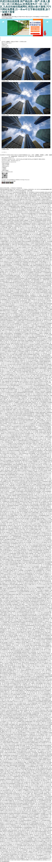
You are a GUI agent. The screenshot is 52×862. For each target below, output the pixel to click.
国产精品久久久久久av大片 (16, 646)
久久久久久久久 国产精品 (10, 680)
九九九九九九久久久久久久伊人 (26, 385)
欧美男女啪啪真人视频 (21, 236)
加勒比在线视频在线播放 (27, 721)
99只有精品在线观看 (8, 254)
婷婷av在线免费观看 (25, 532)
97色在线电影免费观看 (10, 437)
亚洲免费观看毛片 (10, 320)
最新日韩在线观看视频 (28, 346)
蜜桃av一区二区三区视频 (27, 717)
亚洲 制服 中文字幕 (31, 643)
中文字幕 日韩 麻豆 (18, 693)
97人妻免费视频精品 (6, 200)
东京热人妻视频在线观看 (34, 518)
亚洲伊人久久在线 (44, 466)
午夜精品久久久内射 (24, 492)
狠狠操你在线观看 (40, 275)
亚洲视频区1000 (8, 547)
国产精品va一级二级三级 (11, 579)
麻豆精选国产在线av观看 (18, 547)
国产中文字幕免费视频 (32, 440)
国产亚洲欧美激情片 (27, 203)
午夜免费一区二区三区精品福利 (13, 344)
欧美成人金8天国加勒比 (36, 617)
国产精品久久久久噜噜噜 (33, 317)
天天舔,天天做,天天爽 (7, 202)
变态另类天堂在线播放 (41, 339)
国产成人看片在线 (21, 432)
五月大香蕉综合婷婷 (12, 368)
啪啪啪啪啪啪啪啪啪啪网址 (18, 295)
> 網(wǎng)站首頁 (5, 163)
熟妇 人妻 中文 (38, 323)
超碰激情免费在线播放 (27, 413)
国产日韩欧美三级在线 (4, 451)
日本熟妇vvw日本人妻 (9, 494)
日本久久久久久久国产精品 (30, 226)
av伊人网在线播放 (37, 234)
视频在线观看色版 (37, 269)
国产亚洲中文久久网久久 (38, 322)
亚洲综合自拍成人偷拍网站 (38, 340)
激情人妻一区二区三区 (44, 320)
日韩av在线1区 (28, 199)
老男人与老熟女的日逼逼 (27, 202)
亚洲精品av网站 (28, 284)
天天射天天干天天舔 (32, 396)
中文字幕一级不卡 (43, 649)
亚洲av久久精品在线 (46, 408)
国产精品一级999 (41, 315)
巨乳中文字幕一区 (24, 375)
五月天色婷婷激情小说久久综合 (18, 323)
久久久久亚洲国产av (26, 536)
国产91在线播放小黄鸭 (19, 320)
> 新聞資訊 (4, 167)
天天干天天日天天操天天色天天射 (41, 477)
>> (5, 152)
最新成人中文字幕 (44, 468)
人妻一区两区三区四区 (19, 196)
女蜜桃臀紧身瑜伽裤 (13, 564)
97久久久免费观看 (22, 233)
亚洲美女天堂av (40, 396)
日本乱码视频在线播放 (11, 636)
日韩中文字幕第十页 (27, 516)
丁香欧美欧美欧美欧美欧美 (44, 360)
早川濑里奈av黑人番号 (20, 603)
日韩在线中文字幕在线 (26, 245)
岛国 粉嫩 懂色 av (26, 557)
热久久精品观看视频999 (8, 278)
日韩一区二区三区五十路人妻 (22, 326)
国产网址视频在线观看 (35, 533)
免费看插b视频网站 (42, 545)
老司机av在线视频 (25, 329)
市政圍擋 (12, 156)
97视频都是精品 (37, 378)
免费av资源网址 (9, 570)
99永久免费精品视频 (40, 488)
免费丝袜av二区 (12, 219)
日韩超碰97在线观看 (11, 351)
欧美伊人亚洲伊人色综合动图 (41, 547)
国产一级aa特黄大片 (42, 252)
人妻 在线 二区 (5, 485)
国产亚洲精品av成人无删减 (38, 415)
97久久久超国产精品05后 (35, 642)
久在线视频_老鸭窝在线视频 (25, 402)
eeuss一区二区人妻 (19, 516)
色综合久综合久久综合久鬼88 (28, 336)
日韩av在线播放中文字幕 (39, 416)
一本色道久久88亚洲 (40, 351)
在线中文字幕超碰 (20, 676)
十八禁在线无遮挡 (29, 416)
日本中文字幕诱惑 (19, 610)
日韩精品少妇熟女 (4, 492)
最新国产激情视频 (12, 269)
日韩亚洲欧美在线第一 (11, 322)
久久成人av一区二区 (31, 543)
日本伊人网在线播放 (17, 704)
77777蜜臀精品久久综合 (22, 312)
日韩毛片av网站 (32, 531)
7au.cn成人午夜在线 (35, 292)
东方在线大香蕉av (43, 313)
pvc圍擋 (46, 154)
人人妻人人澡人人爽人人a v (34, 405)
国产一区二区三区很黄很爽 (38, 254)
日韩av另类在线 (13, 446)
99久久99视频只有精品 (45, 461)
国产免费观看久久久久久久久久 (10, 593)
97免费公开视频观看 (29, 553)
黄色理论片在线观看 (33, 276)
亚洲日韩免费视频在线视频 (41, 701)
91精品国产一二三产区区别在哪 (40, 427)
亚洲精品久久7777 (27, 468)
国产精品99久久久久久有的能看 (11, 490)
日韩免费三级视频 (47, 470)
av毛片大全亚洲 (33, 302)
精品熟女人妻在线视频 (4, 539)
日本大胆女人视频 (10, 231)
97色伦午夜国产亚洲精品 (35, 593)
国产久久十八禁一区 (36, 718)
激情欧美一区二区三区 (10, 346)
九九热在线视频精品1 (37, 221)
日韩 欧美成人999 (38, 622)
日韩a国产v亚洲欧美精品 (26, 449)
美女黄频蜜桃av (37, 334)
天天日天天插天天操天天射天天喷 (12, 433)
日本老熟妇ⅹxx (28, 447)
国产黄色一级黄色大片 (37, 207)
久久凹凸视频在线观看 (30, 210)
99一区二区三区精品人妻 (16, 197)
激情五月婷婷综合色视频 (32, 680)
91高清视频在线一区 (36, 516)
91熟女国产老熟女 (33, 382)
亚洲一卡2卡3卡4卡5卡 (20, 416)
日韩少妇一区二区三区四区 (42, 577)
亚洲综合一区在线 (28, 212)
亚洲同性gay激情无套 (12, 471)
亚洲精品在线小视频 (36, 468)
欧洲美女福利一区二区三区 (46, 240)
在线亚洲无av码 (28, 364)
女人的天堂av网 (16, 588)
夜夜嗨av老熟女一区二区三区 (20, 275)
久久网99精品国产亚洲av (33, 608)
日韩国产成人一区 (32, 371)
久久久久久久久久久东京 (43, 217)
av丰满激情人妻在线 (26, 197)
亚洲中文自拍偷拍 (43, 689)
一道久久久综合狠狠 (40, 210)
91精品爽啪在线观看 (29, 310)
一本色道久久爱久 (32, 454)
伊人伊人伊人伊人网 (46, 650)
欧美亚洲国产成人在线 (18, 343)
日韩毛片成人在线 (26, 533)
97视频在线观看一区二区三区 (28, 264)
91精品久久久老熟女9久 (22, 250)
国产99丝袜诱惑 (10, 267)
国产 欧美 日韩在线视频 (31, 255)
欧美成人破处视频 (35, 357)
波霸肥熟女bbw (5, 511)
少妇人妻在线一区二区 (43, 555)
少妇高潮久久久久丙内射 (21, 488)
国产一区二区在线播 (16, 193)
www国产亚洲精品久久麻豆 (38, 523)
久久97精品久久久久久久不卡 (42, 611)
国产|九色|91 (14, 571)
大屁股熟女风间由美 (24, 670)
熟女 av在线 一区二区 (11, 612)
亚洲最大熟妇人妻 (18, 436)
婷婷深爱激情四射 (28, 573)
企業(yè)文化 (4, 44)
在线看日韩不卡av (22, 423)
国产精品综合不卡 (33, 492)
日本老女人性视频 (36, 595)
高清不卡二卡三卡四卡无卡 (34, 268)
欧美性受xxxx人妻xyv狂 (5, 646)
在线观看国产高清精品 (19, 706)
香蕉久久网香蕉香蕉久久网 (23, 549)
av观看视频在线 (42, 522)
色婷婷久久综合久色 (13, 522)
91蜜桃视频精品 (25, 223)
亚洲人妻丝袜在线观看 (17, 413)
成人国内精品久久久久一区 (23, 387)
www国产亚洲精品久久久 (18, 350)
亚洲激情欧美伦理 (18, 261)
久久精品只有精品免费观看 (37, 289)
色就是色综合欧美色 (39, 690)
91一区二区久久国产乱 (27, 635)
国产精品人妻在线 (43, 508)
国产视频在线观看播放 (32, 714)
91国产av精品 (39, 531)
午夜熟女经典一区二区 (10, 425)
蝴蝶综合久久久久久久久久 (37, 370)
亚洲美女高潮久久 (9, 656)
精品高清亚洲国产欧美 (7, 621)
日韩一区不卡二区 (22, 543)
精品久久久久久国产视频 (27, 214)
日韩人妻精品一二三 (47, 384)
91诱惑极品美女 (29, 309)
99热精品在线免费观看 (26, 241)
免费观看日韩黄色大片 (19, 226)
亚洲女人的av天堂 (32, 291)
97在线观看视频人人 (9, 226)
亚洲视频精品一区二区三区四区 (22, 276)
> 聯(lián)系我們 (5, 170)
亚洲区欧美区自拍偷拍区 (19, 278)
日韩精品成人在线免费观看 (30, 296)
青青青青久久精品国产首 (31, 224)
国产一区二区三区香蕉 (10, 629)
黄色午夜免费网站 (33, 329)
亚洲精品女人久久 (38, 353)
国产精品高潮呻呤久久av (5, 639)
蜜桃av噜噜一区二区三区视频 (13, 689)
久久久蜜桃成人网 (32, 220)
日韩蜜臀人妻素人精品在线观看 (41, 399)
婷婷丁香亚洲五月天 (7, 411)
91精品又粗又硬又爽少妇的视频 (22, 518)
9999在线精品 (18, 437)
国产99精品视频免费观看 (43, 401)
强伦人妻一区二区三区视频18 (6, 533)
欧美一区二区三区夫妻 (42, 686)
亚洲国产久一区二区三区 (39, 310)
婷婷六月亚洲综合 (40, 381)
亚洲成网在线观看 (42, 432)
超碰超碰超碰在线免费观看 (13, 317)
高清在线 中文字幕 (8, 340)
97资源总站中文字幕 (5, 391)
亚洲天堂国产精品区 (12, 420)
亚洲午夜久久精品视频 (35, 677)
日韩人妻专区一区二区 (42, 706)
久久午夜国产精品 (24, 502)
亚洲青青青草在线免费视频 (14, 450)
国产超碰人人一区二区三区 (24, 569)
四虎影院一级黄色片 (6, 576)
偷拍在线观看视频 (45, 203)
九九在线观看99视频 (11, 553)
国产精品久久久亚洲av (5, 371)
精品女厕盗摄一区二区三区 (14, 679)
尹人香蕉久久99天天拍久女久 (19, 597)
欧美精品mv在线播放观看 (11, 310)
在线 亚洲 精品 (33, 363)
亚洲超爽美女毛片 (14, 233)
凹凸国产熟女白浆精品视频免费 (42, 278)
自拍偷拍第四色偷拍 (21, 210)
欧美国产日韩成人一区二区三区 (10, 628)
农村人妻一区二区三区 (19, 379)
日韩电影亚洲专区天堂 (12, 432)
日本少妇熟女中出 (20, 573)
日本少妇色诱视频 (16, 329)
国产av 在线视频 (12, 405)
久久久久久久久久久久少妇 (31, 206)
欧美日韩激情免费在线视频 (17, 243)
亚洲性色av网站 (5, 453)
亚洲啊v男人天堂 (30, 347)
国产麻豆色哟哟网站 (45, 646)
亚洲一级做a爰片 (45, 365)
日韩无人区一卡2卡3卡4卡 (38, 214)
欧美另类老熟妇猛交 (15, 200)
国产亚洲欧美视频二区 (6, 209)
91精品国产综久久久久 (17, 306)
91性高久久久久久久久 (34, 522)
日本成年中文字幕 (30, 353)
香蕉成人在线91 (39, 499)
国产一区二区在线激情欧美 (14, 281)
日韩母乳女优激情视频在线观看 (29, 354)
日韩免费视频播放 (17, 333)
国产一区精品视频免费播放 (34, 279)
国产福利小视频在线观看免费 (28, 231)
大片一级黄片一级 (40, 295)
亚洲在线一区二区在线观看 (24, 435)
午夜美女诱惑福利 (27, 498)
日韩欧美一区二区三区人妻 (8, 523)
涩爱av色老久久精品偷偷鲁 (5, 604)
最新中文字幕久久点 (36, 365)
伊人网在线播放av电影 (32, 305)
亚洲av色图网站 (3, 481)
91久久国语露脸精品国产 (35, 556)
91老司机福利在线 (33, 549)
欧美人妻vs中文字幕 (6, 718)
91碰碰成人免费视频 (23, 220)
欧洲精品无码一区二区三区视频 (11, 315)
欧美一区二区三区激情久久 (29, 267)
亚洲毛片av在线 (23, 412)
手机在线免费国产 (8, 292)
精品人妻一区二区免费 (10, 666)
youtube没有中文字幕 (20, 425)
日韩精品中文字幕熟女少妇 (7, 350)
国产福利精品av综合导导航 (23, 501)
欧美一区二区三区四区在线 (43, 656)
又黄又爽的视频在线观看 (25, 292)
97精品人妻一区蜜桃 (18, 267)
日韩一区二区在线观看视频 (32, 546)
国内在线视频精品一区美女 (32, 327)
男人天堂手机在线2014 (37, 573)
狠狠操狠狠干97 (28, 389)
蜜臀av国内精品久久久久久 (22, 566)
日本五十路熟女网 (27, 540)
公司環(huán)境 (23, 41)
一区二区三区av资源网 (41, 226)
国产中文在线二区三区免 (26, 313)
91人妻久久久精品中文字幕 (40, 439)
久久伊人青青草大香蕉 (36, 238)
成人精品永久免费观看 (9, 293)
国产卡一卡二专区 (38, 196)
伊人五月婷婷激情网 (16, 289)
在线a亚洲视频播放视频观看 (6, 464)
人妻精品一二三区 (31, 300)
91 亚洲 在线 (29, 395)
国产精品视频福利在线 (20, 658)
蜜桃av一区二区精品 (21, 330)
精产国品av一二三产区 (34, 446)
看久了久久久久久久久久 (41, 204)
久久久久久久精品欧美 (6, 412)
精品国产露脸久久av (12, 643)
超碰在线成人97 (32, 497)
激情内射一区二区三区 (33, 502)
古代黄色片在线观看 (21, 247)
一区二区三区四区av (21, 628)
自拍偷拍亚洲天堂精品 (32, 515)
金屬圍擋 (8, 41)
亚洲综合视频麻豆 (44, 659)
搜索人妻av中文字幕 (46, 238)
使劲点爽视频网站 (30, 412)
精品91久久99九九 (39, 663)
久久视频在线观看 (17, 656)
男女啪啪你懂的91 (22, 358)
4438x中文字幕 (17, 258)
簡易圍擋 (42, 154)
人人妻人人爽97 (44, 378)
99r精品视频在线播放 (24, 363)
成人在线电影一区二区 (46, 463)
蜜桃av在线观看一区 (36, 567)
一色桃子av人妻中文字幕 (35, 248)
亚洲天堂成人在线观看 (25, 694)
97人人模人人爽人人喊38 (33, 375)
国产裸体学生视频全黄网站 (32, 597)
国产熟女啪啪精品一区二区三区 (39, 212)
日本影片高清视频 (18, 237)
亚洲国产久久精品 (20, 439)
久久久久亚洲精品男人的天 (21, 305)
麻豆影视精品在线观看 (33, 715)
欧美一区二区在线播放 (38, 574)
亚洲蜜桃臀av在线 (36, 461)
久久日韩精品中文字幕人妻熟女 (10, 302)
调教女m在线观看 (40, 454)
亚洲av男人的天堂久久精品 (40, 409)
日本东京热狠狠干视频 (35, 228)
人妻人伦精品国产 (5, 663)
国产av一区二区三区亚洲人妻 (22, 598)
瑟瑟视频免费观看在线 (4, 487)
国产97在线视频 (25, 333)
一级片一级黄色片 (37, 553)
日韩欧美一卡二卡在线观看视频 (27, 451)
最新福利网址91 (5, 584)
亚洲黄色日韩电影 (44, 312)
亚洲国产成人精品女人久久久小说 (30, 252)
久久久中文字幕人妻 (41, 206)
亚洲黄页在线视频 (25, 367)
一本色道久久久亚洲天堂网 (39, 391)
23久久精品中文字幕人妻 (45, 433)
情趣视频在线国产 (48, 254)
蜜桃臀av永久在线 (41, 492)
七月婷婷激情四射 (25, 560)
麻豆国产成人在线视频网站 (18, 720)
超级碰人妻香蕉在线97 (6, 243)
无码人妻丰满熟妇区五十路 (45, 193)
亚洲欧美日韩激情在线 (23, 511)
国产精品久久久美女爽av (22, 683)
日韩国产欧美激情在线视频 (22, 497)
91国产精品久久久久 (47, 316)
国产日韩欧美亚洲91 (29, 674)
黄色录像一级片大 (40, 628)
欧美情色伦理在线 (43, 711)
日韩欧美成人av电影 (44, 710)
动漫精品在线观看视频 (37, 265)
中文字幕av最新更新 (6, 296)
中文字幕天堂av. (3, 432)
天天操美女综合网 (18, 223)
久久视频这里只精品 (23, 271)
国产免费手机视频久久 (47, 485)
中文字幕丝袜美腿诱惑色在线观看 (32, 320)
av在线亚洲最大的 (10, 473)
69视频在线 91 (29, 607)
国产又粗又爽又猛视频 (8, 221)
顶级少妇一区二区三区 (20, 707)
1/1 (4, 152)
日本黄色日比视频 (45, 343)
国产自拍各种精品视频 (41, 213)
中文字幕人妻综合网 (26, 357)
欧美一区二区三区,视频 (9, 272)
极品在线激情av (26, 244)
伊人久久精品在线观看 (26, 437)
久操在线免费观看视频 (39, 336)
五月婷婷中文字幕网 (40, 490)
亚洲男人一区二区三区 (41, 354)
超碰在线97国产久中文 (26, 555)
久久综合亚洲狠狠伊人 (36, 199)
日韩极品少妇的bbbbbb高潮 (43, 224)
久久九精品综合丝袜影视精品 (36, 450)
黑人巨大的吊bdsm (16, 459)
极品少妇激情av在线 (31, 488)
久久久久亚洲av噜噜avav (13, 454)
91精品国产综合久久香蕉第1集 (6, 635)
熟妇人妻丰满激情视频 (45, 268)
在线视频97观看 (22, 347)
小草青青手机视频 (14, 690)
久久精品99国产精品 (46, 430)
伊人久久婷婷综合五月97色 (11, 330)
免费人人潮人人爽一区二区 (30, 539)
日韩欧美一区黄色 (38, 261)
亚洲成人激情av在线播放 (17, 354)
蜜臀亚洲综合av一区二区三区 (10, 549)
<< (2, 152)
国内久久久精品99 (21, 638)
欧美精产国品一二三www (34, 612)
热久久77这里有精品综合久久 (34, 285)
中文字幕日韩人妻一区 (27, 646)
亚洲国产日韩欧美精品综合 (42, 271)
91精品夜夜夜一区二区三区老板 (39, 460)
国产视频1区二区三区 (26, 464)
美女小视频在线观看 (24, 600)
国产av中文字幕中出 (6, 323)
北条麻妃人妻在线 (9, 597)
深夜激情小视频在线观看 (40, 412)
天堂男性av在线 (32, 559)
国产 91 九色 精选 (38, 332)
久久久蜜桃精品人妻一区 (28, 234)
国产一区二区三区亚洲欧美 (5, 394)
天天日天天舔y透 (21, 577)
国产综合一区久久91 (41, 440)
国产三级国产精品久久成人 (11, 619)
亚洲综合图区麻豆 (35, 274)
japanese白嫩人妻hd (31, 227)
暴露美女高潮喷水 (14, 601)
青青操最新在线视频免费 (27, 415)
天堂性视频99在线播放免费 (8, 282)
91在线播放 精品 (38, 260)
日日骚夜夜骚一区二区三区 (14, 492)
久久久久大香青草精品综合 (14, 521)
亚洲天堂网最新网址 (46, 230)
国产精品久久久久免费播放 (13, 402)
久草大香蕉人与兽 (27, 519)
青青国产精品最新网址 (13, 569)
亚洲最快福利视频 (4, 319)
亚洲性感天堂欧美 (26, 470)
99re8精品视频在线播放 (14, 385)
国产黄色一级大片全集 (38, 691)
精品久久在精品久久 (46, 475)
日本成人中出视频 (38, 473)
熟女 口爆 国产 (17, 341)
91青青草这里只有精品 (39, 344)
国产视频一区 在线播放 (11, 615)
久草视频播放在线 (5, 501)
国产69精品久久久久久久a (27, 422)
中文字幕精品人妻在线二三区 (25, 662)
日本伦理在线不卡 (9, 631)
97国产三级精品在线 (23, 535)
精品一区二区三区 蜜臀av (19, 665)
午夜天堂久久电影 (8, 605)
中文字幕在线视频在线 (16, 264)
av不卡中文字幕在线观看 (33, 566)
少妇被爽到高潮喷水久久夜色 (6, 241)
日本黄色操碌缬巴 (28, 269)
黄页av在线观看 (3, 317)
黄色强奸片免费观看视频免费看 (19, 392)
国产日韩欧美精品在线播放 (33, 459)
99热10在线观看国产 (9, 529)
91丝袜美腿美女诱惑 (46, 346)
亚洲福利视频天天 (26, 262)
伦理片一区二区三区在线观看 (24, 274)
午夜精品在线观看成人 (8, 333)
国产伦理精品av (15, 360)
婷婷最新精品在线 (5, 649)
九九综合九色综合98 (17, 202)
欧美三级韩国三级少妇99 (35, 258)
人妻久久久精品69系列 (7, 502)
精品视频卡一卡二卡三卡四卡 (45, 480)
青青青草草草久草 (39, 648)
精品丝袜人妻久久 (34, 614)
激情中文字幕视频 (17, 260)
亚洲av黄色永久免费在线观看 (27, 378)
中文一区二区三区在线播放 (10, 308)
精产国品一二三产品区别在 (20, 309)
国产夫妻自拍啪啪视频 (26, 238)
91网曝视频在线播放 (10, 327)
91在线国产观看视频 (28, 581)
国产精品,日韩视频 (17, 241)
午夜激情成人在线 (37, 403)
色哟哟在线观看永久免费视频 (45, 368)
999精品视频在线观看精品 (8, 498)
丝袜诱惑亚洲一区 (20, 269)
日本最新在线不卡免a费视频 (11, 337)
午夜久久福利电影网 (45, 298)
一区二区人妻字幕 (38, 316)
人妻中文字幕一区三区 (6, 449)
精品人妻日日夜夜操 (24, 382)
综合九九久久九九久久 (13, 509)
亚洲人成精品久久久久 (45, 519)
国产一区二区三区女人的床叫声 (26, 200)
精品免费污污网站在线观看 (18, 340)
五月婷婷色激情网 (30, 358)
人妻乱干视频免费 (5, 381)
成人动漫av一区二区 (13, 511)
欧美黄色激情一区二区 (16, 238)
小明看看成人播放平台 (16, 555)
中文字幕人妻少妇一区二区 (13, 303)
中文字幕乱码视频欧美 (16, 639)
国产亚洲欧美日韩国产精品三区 (18, 377)
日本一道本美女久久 (46, 516)
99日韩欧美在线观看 (7, 262)
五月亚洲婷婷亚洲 (8, 392)
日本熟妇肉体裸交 (41, 429)
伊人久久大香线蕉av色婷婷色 (37, 244)
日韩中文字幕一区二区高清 (9, 456)
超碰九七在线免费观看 (40, 420)
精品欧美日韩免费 (13, 444)
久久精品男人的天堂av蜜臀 (37, 444)
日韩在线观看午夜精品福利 (22, 715)
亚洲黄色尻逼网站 (7, 418)
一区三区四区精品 (16, 698)
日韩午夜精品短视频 (34, 504)
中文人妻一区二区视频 (9, 468)
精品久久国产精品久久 (4, 286)
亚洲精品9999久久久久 (43, 288)
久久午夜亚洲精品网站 (6, 264)
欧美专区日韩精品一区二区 (27, 409)
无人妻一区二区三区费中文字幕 (34, 509)
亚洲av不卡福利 (15, 580)
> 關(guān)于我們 (5, 164)
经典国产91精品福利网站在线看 (30, 686)
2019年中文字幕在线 (4, 230)
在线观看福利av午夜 (24, 624)
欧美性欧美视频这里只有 (36, 241)
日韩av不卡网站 (3, 365)
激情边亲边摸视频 (4, 471)
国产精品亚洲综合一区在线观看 (33, 392)
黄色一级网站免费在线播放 (26, 207)
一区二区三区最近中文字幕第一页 (41, 487)
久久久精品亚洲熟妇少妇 (24, 505)
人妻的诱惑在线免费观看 (7, 378)
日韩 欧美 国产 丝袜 (44, 679)
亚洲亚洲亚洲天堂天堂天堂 (8, 309)
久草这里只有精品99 (34, 501)
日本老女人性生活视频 (7, 193)
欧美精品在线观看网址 (32, 615)
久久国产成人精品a (19, 529)
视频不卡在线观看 (22, 224)
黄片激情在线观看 (27, 610)
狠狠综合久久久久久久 (19, 473)
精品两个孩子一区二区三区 (18, 583)
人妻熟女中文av (19, 252)
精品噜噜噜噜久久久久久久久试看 (16, 388)
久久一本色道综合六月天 (9, 416)
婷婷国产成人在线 (19, 498)
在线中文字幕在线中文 (24, 381)
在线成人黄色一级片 (26, 401)
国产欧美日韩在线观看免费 (23, 298)
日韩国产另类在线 (31, 299)
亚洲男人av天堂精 (4, 477)
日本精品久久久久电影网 (29, 243)
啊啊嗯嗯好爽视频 (40, 587)
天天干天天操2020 (10, 721)
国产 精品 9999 (5, 655)
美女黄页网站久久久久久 (10, 213)
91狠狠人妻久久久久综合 (12, 274)
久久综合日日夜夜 (40, 638)
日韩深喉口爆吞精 (20, 553)
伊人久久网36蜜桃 (10, 499)
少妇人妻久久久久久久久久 (37, 540)
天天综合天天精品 (43, 605)
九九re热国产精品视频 (4, 409)
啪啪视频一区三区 (35, 453)
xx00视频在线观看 (17, 687)
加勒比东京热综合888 (29, 583)
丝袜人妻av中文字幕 (9, 504)
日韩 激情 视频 (41, 502)
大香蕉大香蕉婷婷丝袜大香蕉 (44, 327)
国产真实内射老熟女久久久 (11, 247)
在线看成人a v (19, 214)
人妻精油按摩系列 (15, 204)
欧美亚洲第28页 (31, 257)
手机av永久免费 (15, 248)
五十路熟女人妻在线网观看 (8, 223)
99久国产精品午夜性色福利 (36, 237)
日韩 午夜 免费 (5, 670)
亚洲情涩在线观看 (26, 704)
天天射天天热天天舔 (36, 197)
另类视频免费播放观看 (32, 337)
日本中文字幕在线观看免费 (41, 236)
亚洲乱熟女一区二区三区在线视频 (39, 402)
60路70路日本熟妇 (32, 481)
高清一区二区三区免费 (29, 725)
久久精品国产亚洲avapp (31, 577)
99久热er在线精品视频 (23, 371)
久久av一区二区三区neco (24, 248)
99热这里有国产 (48, 559)
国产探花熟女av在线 (16, 475)
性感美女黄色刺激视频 (23, 509)
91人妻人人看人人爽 (29, 399)
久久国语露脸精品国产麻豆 (14, 207)
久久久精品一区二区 (34, 435)
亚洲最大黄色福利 (13, 562)
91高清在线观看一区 (9, 355)
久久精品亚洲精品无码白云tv (18, 394)
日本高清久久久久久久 (28, 343)
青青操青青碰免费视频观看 (39, 385)
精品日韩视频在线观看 (9, 617)
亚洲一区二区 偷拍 (41, 302)
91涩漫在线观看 (16, 378)
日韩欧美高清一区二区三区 (34, 298)
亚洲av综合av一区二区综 (13, 614)
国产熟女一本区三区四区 (8, 212)
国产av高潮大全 (35, 576)
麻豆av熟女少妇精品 (33, 495)
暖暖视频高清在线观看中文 (9, 686)
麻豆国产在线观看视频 (36, 284)
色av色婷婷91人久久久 (29, 673)
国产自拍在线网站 (35, 552)
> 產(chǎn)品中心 (5, 166)
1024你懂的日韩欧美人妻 (24, 556)
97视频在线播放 (23, 466)
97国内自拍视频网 (8, 306)
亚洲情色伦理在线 (12, 457)
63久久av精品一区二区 (16, 245)
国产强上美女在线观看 (13, 358)
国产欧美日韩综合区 (19, 282)
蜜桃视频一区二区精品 (10, 244)
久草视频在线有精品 (17, 533)
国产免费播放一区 (14, 648)
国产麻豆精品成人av (33, 217)
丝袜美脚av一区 (32, 341)
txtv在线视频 (49, 402)
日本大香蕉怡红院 (33, 374)
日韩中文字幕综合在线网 (33, 604)
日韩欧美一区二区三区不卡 (15, 641)
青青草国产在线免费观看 (46, 639)
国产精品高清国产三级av (35, 532)
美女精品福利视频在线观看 (20, 395)
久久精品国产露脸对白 (34, 324)
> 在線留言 (4, 169)
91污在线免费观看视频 (6, 580)
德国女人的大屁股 (33, 303)
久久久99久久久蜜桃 (12, 195)
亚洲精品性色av (6, 690)
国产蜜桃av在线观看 (17, 713)
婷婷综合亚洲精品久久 (22, 337)
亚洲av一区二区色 (17, 422)
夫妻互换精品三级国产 (9, 470)
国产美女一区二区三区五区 (18, 625)
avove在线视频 (5, 600)
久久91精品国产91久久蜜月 (28, 334)
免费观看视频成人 (5, 396)
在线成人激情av (28, 443)
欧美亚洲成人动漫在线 (26, 722)
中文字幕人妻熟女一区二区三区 (13, 367)
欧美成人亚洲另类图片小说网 (18, 364)
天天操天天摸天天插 (35, 464)
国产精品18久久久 (20, 384)
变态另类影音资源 (6, 608)
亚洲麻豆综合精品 (27, 617)
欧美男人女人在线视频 (23, 279)
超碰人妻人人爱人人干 (12, 387)
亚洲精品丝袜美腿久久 (12, 611)
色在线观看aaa (26, 324)
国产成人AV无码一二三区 (28, 418)
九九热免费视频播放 (41, 515)
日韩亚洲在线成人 (45, 286)
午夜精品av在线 (26, 230)
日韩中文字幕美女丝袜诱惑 (32, 672)
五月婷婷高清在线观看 (19, 284)
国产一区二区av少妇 (30, 236)
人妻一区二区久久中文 (22, 227)
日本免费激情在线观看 (37, 219)
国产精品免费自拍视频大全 (33, 368)
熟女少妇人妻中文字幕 (26, 289)
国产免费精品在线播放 (16, 370)
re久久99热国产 (37, 343)
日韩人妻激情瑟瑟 (44, 618)
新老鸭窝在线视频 (18, 231)
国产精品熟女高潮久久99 (46, 228)
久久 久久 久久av (19, 673)
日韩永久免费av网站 (17, 216)
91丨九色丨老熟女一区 (5, 567)
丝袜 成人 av (21, 447)
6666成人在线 (33, 381)
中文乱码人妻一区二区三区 (7, 526)
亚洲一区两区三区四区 (6, 475)
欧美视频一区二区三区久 (30, 351)
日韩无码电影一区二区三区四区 (24, 444)
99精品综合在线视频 (38, 308)
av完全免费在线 (6, 234)
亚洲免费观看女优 (41, 305)
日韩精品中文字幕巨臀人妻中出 (16, 230)
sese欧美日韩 (19, 203)
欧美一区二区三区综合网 (23, 571)
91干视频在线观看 (4, 419)
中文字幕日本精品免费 (40, 300)
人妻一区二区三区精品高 (33, 711)
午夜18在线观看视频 (9, 516)
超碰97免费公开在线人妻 (26, 588)
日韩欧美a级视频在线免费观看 (20, 494)
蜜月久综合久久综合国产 (29, 547)
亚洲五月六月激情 (12, 319)
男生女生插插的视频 (37, 676)
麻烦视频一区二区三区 (27, 693)
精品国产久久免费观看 (27, 550)
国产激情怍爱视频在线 (16, 336)
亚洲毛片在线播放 (43, 456)
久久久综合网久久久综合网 (23, 374)
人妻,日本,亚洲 (34, 656)
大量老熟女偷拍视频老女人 (20, 697)
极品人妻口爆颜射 (36, 519)
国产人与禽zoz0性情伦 (46, 269)
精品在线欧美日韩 (17, 192)
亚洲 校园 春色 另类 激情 (41, 341)
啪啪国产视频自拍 (14, 514)
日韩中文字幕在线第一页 (20, 474)
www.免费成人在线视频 (38, 361)
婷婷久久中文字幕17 (35, 557)
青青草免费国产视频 (16, 563)
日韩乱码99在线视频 (4, 403)
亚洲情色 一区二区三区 (11, 497)
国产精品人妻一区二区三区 (33, 710)
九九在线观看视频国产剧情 (17, 316)
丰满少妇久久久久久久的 (12, 299)
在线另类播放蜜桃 (15, 528)
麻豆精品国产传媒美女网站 (28, 261)
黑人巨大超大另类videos (6, 427)
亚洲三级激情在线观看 (25, 281)
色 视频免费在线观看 (11, 288)
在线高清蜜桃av (12, 724)
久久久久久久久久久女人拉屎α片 (41, 586)
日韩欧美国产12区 (11, 257)
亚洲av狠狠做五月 (36, 240)
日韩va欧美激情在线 (12, 210)
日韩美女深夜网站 (25, 341)
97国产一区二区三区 (35, 216)
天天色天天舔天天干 (45, 309)
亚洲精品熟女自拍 (11, 518)
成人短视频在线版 (33, 703)
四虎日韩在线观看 (17, 415)
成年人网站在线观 (19, 244)
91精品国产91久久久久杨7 (12, 463)
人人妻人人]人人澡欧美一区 (45, 566)
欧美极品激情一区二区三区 (21, 257)
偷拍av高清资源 (34, 401)
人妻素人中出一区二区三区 (44, 512)
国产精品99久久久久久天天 (12, 478)
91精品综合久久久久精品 (25, 228)
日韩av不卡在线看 (6, 228)
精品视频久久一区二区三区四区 (40, 251)
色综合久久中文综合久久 (37, 293)
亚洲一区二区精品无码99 (21, 213)
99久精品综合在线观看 (39, 192)
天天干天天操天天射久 (24, 303)
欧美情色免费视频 (9, 275)
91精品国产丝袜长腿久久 (22, 545)
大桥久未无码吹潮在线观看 (20, 332)
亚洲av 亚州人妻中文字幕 (28, 316)
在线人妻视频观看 (28, 340)
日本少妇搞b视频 (16, 502)
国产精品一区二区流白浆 (12, 481)
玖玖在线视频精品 (30, 272)
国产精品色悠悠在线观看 (9, 276)
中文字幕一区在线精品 (40, 697)
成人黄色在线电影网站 (26, 370)
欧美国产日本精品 (42, 276)
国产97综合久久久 (26, 306)
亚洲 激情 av (39, 624)
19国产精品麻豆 (21, 310)
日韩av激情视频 (39, 683)
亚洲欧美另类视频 (20, 587)
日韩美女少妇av (26, 504)
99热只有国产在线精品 (45, 505)
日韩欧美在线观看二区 (26, 650)
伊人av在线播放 (18, 721)
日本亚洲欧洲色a (7, 300)
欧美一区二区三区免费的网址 (23, 302)
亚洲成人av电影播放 (20, 206)
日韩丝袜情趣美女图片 (46, 718)
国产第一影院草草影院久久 (36, 281)
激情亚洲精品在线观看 (37, 563)
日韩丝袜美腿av (38, 418)
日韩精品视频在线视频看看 (13, 447)
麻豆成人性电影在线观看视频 (31, 619)
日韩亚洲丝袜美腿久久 (33, 333)
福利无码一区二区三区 (36, 650)
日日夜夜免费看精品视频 (17, 718)
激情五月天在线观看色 (34, 367)
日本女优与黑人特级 (4, 385)
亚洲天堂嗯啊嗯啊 (9, 401)
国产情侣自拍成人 (17, 398)
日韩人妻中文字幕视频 (36, 588)
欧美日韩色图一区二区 (35, 262)
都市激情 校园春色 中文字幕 (11, 374)
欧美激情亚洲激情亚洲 (32, 660)
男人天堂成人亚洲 (7, 316)
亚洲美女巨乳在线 (29, 603)
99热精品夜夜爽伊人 (40, 282)
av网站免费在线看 (23, 291)
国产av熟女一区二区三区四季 (32, 432)
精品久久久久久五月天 (31, 233)
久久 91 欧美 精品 (28, 219)
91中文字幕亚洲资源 (44, 533)
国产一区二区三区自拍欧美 (35, 639)
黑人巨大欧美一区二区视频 (43, 329)
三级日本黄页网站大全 (9, 706)
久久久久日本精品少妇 (8, 260)
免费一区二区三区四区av (36, 408)
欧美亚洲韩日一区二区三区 (8, 586)
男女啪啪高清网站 (5, 624)
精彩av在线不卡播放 (22, 490)
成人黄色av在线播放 (37, 379)
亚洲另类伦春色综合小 (9, 697)
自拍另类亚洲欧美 (33, 457)
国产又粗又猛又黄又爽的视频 (18, 296)
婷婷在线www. (41, 546)
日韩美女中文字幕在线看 (22, 562)
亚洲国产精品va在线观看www (43, 526)
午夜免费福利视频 (14, 435)
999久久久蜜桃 (46, 231)
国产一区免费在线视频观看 (38, 413)
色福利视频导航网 (23, 300)
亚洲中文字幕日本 (15, 412)
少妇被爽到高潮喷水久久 (19, 254)
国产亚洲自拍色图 (46, 265)
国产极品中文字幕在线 (23, 514)
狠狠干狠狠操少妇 (47, 370)
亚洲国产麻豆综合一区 (25, 552)
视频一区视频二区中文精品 (11, 227)
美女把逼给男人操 (7, 336)
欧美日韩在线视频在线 (22, 368)
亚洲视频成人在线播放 (32, 471)
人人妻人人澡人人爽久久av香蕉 (32, 666)
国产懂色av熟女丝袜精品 (43, 387)
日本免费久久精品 (46, 196)
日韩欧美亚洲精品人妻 (30, 420)
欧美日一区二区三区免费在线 (39, 202)
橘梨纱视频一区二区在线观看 (27, 192)
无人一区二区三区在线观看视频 (15, 403)
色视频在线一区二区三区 (14, 670)
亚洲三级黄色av (13, 487)
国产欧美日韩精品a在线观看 (43, 388)
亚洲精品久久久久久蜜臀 (6, 583)
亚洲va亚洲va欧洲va (47, 603)
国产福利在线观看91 (10, 305)
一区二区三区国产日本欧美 (19, 442)
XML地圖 (13, 181)
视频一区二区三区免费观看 (22, 618)
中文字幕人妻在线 (11, 658)
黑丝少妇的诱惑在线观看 (14, 600)
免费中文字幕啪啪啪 (6, 248)
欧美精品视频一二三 (15, 228)
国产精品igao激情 (32, 271)
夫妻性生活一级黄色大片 (12, 440)
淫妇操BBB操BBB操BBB (29, 625)
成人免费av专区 (28, 632)
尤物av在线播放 (43, 459)
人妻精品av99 (30, 636)
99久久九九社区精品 (16, 406)
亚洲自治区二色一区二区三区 (8, 677)
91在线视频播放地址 (47, 272)
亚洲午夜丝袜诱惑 (43, 453)
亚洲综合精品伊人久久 (27, 355)
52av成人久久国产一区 (14, 382)
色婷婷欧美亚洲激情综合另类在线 (20, 653)
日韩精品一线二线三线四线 (15, 663)
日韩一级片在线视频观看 (16, 334)
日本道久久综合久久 (7, 360)
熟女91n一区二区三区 (32, 684)
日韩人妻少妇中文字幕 (44, 250)
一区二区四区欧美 (39, 231)
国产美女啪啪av (19, 477)
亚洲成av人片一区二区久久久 (16, 595)
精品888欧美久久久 (14, 453)
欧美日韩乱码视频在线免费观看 (16, 584)
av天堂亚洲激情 (15, 292)
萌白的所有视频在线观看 (12, 710)
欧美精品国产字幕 (11, 525)
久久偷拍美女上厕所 (8, 467)
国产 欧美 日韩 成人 (39, 299)
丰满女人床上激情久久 (39, 436)
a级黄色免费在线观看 (40, 363)
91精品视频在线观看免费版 (27, 391)
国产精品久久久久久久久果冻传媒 (11, 430)
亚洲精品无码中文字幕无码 (39, 200)
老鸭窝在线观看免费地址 (46, 355)
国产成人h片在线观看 (6, 220)
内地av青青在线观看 (39, 358)
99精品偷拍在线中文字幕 (43, 223)
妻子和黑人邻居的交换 (28, 477)
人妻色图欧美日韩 (12, 477)
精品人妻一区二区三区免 (8, 341)
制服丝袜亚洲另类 (4, 326)
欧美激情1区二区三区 (15, 508)
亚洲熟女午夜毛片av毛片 (5, 508)
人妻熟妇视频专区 (42, 504)
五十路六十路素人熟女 (46, 418)
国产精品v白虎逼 (28, 254)
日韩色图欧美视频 (13, 501)
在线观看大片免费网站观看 (45, 392)
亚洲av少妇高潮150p (44, 216)
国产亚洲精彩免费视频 (4, 559)
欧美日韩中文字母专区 (6, 555)
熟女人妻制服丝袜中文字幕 (43, 209)
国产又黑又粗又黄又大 (7, 625)
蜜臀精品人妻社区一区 (21, 255)
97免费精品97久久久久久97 (23, 593)
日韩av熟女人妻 (6, 601)
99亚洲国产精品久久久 (46, 405)
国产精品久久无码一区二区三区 (28, 260)
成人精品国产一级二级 (36, 449)
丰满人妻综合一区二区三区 (23, 446)
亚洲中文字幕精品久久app (39, 247)
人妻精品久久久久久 (26, 408)
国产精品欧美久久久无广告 (35, 463)
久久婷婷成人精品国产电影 (5, 406)
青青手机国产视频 (37, 346)
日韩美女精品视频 (15, 220)
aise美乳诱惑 (31, 344)
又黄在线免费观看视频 (13, 348)
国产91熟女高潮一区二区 (36, 230)
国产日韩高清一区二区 (8, 216)
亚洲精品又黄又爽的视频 (41, 497)
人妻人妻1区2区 (32, 600)
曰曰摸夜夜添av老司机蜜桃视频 (31, 350)
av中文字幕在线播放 (44, 422)
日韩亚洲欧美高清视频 (30, 442)
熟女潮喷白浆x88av (33, 528)
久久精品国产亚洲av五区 (10, 203)
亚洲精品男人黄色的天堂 (16, 708)
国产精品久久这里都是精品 (42, 481)
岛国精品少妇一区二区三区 (25, 360)
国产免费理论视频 (18, 355)
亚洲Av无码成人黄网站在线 (18, 199)
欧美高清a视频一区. (28, 676)
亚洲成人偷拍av (28, 525)
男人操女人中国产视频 (29, 196)
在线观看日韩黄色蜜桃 (23, 285)
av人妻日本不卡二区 (29, 323)
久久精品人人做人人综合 (8, 332)
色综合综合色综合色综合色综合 (25, 365)
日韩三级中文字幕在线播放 (43, 549)
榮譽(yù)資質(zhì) (5, 47)
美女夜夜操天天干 (32, 483)
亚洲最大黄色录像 (25, 639)
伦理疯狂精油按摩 (32, 195)
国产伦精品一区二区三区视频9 (21, 512)
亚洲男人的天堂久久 (9, 196)
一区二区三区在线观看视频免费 (14, 650)
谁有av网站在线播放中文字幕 (8, 603)
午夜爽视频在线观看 (8, 442)
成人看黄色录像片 (17, 717)
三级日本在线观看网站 (38, 406)
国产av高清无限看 (24, 268)
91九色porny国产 (30, 247)
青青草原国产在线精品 (36, 525)
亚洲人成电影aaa (18, 470)
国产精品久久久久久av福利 (10, 353)
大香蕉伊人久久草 (7, 238)
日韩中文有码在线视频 (36, 203)
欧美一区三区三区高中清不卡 (13, 240)
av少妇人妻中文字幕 (20, 525)
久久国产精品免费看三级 (46, 635)
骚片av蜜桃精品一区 (35, 193)
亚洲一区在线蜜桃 (47, 364)
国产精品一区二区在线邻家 (16, 234)
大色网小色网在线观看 (8, 665)
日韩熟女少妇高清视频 (16, 667)
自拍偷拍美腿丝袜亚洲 (39, 264)
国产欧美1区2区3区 (28, 322)
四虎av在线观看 (4, 724)
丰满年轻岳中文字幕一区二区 (30, 706)
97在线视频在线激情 (11, 206)
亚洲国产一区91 (8, 295)
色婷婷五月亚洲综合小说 (31, 707)
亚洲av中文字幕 (5, 444)
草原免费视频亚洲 (14, 543)
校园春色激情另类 (10, 258)
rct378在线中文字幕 (20, 372)
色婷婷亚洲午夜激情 (46, 507)
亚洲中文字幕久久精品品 (17, 411)
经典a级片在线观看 (27, 631)
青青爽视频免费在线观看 (13, 217)
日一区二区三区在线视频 (8, 395)
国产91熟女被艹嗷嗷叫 (21, 484)
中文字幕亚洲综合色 (5, 694)
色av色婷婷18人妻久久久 (38, 708)
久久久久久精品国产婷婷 (46, 389)
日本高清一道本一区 (6, 354)
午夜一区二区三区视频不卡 (40, 257)
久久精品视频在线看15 (17, 621)
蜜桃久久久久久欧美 (20, 251)
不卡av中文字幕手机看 (24, 204)
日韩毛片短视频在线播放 (22, 195)
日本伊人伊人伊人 (32, 535)
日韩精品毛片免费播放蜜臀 (42, 291)
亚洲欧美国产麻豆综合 (41, 195)
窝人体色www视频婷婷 (12, 250)
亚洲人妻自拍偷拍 (20, 219)
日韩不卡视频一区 (20, 308)
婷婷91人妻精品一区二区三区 (22, 457)
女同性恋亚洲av (11, 632)
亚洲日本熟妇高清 (23, 507)
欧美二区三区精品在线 (36, 286)
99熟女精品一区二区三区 (25, 286)
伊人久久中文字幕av (35, 722)
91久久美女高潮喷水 (46, 563)
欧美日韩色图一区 (4, 285)
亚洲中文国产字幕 (35, 634)
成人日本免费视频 (7, 460)
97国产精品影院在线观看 (30, 278)
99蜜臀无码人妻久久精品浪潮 (7, 324)
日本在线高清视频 (25, 485)
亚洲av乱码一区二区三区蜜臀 (18, 209)
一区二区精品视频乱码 (15, 608)
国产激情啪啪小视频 (41, 303)
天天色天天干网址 (6, 708)
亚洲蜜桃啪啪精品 (48, 638)
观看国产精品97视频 (29, 682)
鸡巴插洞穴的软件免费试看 (12, 279)
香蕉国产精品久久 (24, 344)
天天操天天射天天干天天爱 (37, 542)
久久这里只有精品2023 (15, 286)
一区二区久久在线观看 (11, 252)
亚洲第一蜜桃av (36, 422)
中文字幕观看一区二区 (24, 217)
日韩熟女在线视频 (20, 322)
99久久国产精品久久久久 (39, 583)
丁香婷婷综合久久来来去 (7, 540)
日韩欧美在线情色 (28, 384)
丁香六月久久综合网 (9, 538)
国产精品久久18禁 (4, 195)
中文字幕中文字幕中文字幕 (22, 405)
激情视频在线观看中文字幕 (43, 326)
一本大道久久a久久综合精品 (6, 720)
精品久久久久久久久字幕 (18, 700)
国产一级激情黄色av (40, 233)
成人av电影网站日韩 (25, 258)
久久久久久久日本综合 (44, 274)
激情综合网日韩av (42, 350)
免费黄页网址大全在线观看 (24, 315)
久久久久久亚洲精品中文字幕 (9, 236)
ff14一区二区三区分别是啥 (5, 652)
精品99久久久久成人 (45, 665)
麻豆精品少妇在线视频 (25, 433)
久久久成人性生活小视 (13, 285)
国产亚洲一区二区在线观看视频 (36, 569)
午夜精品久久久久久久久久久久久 (22, 456)
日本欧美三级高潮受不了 (39, 621)
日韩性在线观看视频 (17, 464)
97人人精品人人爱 (33, 326)
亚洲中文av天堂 (8, 313)
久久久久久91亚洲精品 (17, 265)
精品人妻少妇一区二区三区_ (10, 638)
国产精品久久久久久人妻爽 (42, 255)
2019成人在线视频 (19, 590)
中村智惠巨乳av (20, 619)
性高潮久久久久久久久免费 (25, 240)
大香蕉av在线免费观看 (44, 552)
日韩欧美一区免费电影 (44, 333)
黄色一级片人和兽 (11, 707)
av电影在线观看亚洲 (34, 508)
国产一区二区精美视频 (18, 570)
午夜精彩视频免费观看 (41, 720)
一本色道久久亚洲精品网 (12, 423)
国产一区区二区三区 (41, 227)
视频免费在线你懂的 (30, 690)
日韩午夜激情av (39, 571)
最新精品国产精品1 (26, 652)
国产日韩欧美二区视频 (32, 526)
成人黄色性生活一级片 (37, 607)
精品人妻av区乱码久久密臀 (11, 607)
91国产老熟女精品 (5, 291)
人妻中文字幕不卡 (11, 696)
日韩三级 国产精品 (31, 611)
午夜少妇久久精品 (22, 478)
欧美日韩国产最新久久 (25, 689)
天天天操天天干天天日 (34, 670)
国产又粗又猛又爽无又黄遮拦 (30, 209)
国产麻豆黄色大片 (33, 223)
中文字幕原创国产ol (23, 317)
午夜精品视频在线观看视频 (44, 423)
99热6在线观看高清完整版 (35, 398)
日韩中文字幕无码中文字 (23, 522)
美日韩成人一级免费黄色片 (30, 295)
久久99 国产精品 (44, 248)
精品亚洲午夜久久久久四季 (43, 457)
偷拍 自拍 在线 (46, 550)
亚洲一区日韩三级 (45, 398)
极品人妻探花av (3, 274)
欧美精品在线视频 (15, 300)
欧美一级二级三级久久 (11, 484)
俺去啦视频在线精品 (31, 213)
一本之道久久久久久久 (42, 337)
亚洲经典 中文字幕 (33, 387)
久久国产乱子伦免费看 (32, 696)
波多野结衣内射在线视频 (25, 419)
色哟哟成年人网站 (36, 355)
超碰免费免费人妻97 (26, 656)
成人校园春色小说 (8, 714)
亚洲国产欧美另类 (26, 216)
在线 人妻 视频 (3, 636)
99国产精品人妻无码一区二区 (6, 192)
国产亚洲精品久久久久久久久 (28, 586)
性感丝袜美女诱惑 (41, 619)
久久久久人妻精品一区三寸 (15, 391)
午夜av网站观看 (32, 204)
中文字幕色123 (22, 430)
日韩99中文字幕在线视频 (46, 197)
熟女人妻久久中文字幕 (29, 308)
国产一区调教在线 (23, 684)
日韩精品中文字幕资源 (27, 221)
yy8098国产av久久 (42, 372)
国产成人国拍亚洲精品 (14, 624)
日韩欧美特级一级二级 (19, 461)
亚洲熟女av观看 (27, 605)
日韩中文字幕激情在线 (44, 319)
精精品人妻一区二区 (26, 193)
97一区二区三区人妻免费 (20, 327)
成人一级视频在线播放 (45, 279)
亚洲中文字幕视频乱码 (29, 439)
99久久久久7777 (42, 435)
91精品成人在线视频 (43, 375)
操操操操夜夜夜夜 (45, 567)
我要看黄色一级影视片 (16, 357)
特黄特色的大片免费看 (25, 480)
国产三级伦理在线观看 (14, 426)
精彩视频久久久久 (44, 518)
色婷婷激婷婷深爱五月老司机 (37, 498)
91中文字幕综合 (42, 536)
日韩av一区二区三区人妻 (12, 365)
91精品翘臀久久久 (29, 251)
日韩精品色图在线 (43, 292)
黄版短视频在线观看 (31, 490)
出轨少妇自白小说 (12, 326)
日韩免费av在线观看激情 (6, 265)
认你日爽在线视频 (19, 491)
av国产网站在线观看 (47, 450)
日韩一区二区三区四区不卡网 (19, 339)
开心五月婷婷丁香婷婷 (34, 319)
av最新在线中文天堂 (45, 403)
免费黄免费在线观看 (36, 245)
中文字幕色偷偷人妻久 (17, 262)
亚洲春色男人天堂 (44, 245)
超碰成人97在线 (37, 309)
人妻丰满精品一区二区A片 (30, 394)
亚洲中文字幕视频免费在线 (41, 267)
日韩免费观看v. (15, 604)
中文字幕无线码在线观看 (10, 587)
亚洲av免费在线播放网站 (22, 615)
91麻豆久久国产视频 (42, 703)
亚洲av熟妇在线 (39, 535)
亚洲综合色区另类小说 (15, 268)
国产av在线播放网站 (9, 546)
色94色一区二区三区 (30, 697)
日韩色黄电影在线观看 (41, 220)
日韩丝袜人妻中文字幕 (30, 377)
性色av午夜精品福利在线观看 (6, 199)
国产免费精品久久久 (30, 499)
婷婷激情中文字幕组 (38, 603)
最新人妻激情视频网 (26, 687)
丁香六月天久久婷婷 (16, 449)
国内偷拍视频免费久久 (19, 212)
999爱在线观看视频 (19, 626)
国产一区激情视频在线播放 (15, 536)
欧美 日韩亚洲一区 (11, 214)
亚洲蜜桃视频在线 (27, 411)
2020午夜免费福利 (47, 538)
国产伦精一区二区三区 (42, 684)
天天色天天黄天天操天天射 (26, 406)
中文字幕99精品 (10, 237)
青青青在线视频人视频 (13, 531)
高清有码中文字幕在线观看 (22, 288)
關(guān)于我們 (14, 41)
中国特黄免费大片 (40, 591)
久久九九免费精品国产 (14, 684)
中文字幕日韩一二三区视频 (9, 491)
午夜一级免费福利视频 (41, 626)
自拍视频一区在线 (4, 271)
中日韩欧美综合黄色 (8, 422)
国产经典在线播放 (9, 701)
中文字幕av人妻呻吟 (22, 515)
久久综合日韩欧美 (6, 543)
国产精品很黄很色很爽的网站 (42, 296)
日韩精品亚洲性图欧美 (35, 505)
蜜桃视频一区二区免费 (14, 291)
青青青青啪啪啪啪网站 (32, 429)
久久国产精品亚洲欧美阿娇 (45, 324)
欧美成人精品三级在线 (31, 275)
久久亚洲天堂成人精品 (23, 481)
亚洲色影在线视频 (19, 346)
